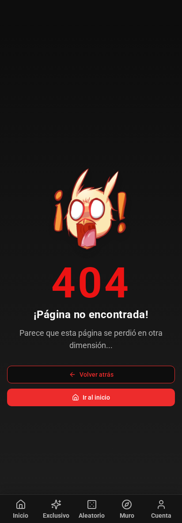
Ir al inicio (96, 397)
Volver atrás (97, 374)
